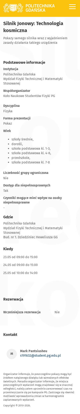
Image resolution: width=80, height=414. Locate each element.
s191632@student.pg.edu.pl (40, 355)
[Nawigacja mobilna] (72, 6)
